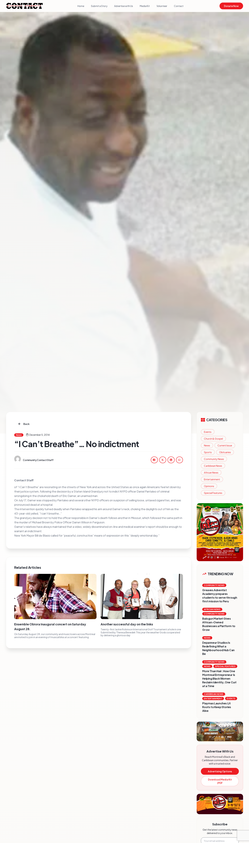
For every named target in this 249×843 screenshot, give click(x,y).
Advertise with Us (123, 5)
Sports (208, 452)
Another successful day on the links (127, 624)
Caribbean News (213, 465)
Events (207, 431)
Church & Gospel (213, 438)
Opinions (209, 486)
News (207, 445)
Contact (178, 5)
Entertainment (212, 479)
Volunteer (162, 5)
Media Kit (145, 5)
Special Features (213, 492)
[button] (154, 460)
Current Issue (224, 445)
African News (211, 472)
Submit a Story (99, 5)
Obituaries (225, 452)
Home (80, 5)
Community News (214, 458)
